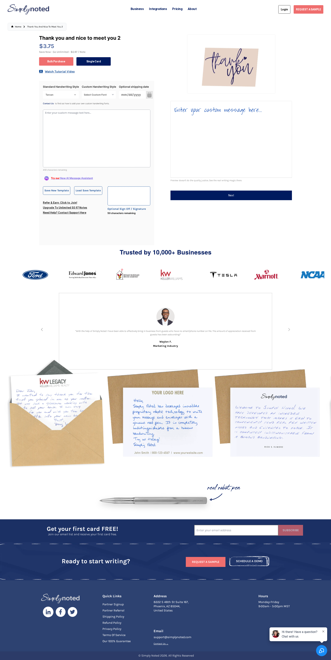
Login (284, 9)
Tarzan (49, 94)
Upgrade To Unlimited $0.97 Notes (65, 207)
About (192, 9)
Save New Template (56, 190)
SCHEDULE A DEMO (249, 561)
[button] (42, 329)
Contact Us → (161, 643)
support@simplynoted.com (172, 637)
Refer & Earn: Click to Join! (60, 202)
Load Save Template (88, 190)
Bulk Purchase (56, 61)
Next (231, 195)
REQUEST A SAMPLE (308, 9)
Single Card (93, 61)
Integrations (158, 9)
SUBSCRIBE (291, 530)
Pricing (177, 9)
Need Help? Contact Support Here (64, 212)
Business (137, 9)
